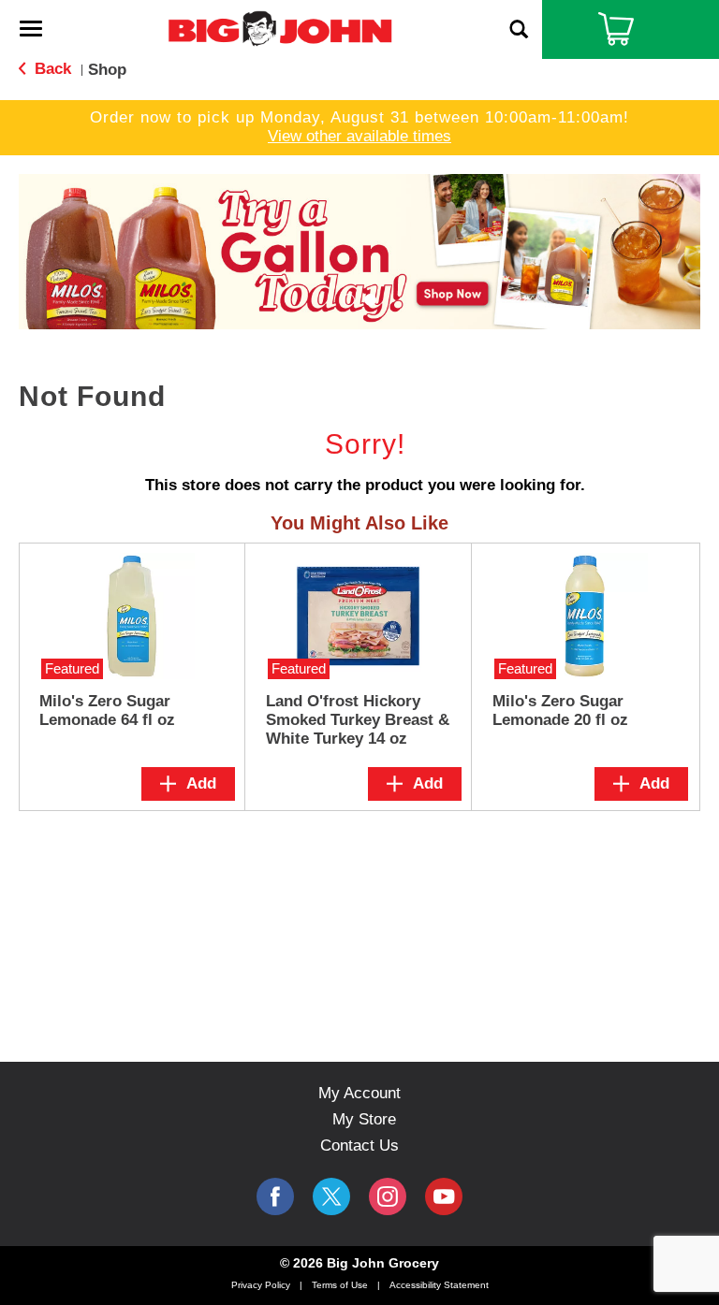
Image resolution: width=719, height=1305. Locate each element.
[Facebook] (275, 1196)
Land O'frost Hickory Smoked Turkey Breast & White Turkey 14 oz (357, 719)
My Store (364, 1119)
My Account (359, 1093)
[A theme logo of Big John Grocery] (280, 27)
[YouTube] (387, 1196)
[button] (359, 250)
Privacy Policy (260, 1285)
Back (50, 69)
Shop (107, 70)
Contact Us (359, 1145)
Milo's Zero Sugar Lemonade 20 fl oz (560, 710)
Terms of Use (340, 1285)
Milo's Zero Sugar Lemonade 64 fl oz (107, 710)
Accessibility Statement (439, 1285)
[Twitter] (331, 1196)
